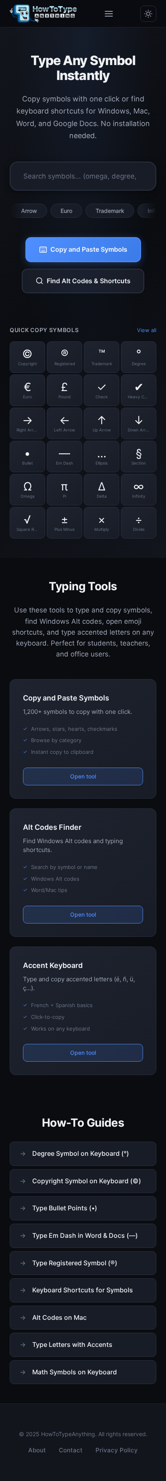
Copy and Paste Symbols (88, 249)
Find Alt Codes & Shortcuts (89, 281)
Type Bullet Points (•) (64, 1208)
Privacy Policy (116, 1450)
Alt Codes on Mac (59, 1317)
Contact (71, 1450)
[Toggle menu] (109, 14)
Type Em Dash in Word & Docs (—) (85, 1235)
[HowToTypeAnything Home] (43, 13)
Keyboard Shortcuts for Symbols (82, 1290)
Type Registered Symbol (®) (74, 1263)
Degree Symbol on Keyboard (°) (80, 1153)
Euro (53, 210)
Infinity (143, 210)
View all (146, 330)
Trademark (97, 210)
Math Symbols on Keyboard (74, 1372)
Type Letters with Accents (72, 1344)
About (37, 1450)
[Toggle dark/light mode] (148, 14)
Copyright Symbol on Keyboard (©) (86, 1181)
